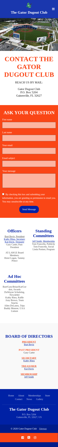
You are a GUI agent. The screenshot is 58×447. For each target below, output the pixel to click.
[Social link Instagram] (35, 437)
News (29, 399)
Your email (7, 145)
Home (11, 395)
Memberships (34, 395)
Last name (7, 132)
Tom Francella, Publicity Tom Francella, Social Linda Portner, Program (43, 245)
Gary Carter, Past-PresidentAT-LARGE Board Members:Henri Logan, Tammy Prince (14, 248)
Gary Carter (29, 359)
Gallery (39, 399)
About (21, 395)
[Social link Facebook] (22, 437)
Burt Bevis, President (15, 236)
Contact (18, 399)
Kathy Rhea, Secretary (14, 239)
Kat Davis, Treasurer (14, 242)
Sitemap (43, 428)
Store (47, 395)
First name (7, 119)
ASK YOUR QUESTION (29, 112)
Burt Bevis (29, 344)
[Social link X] (29, 437)
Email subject (8, 158)
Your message (8, 171)
